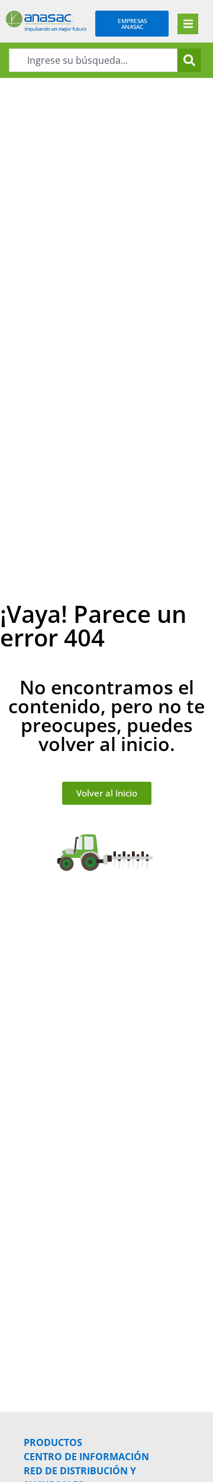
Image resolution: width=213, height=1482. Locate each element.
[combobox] (93, 60)
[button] (188, 24)
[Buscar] (189, 60)
